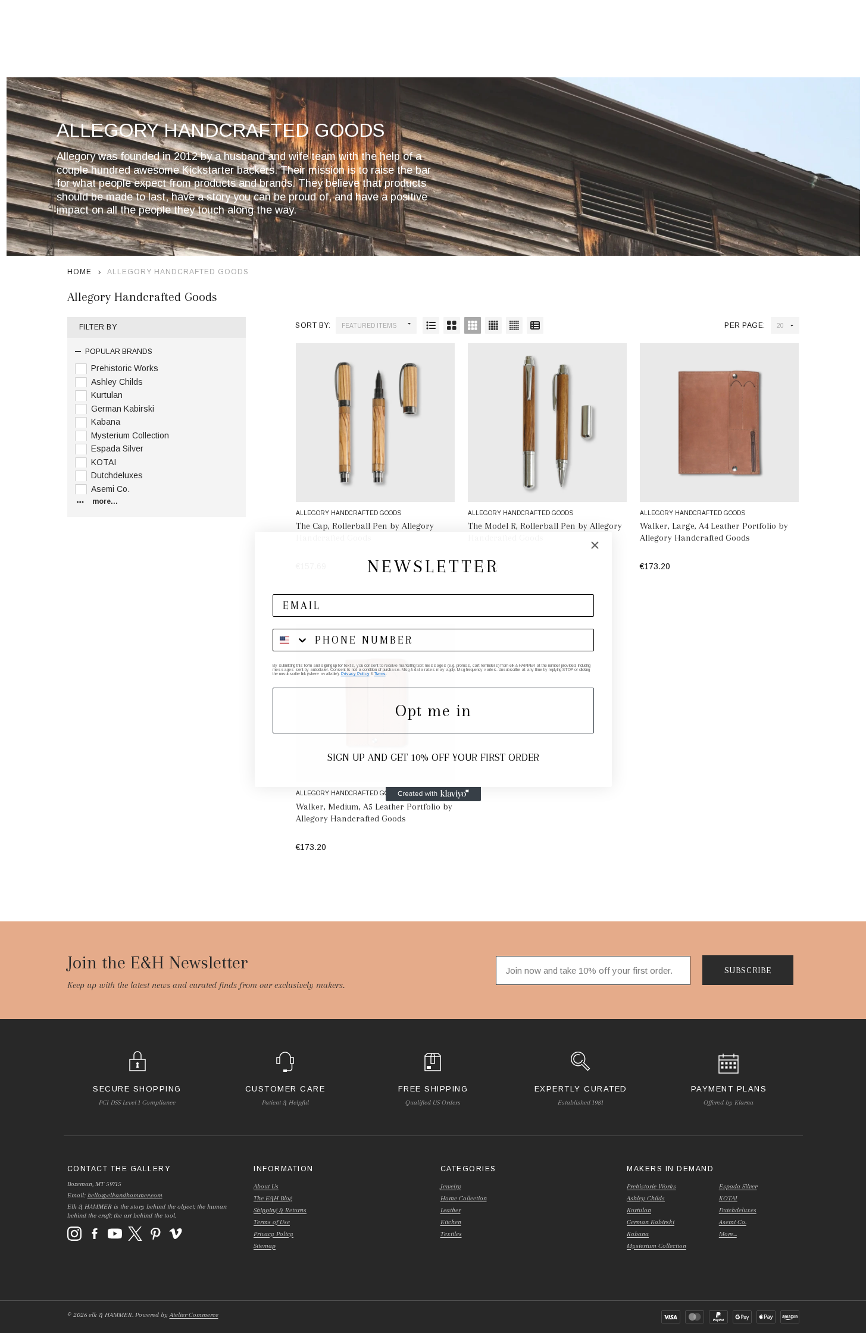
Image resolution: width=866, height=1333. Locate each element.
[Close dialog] (594, 545)
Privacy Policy (355, 674)
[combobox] (291, 640)
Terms (380, 674)
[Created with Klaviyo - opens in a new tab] (433, 794)
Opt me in (433, 710)
